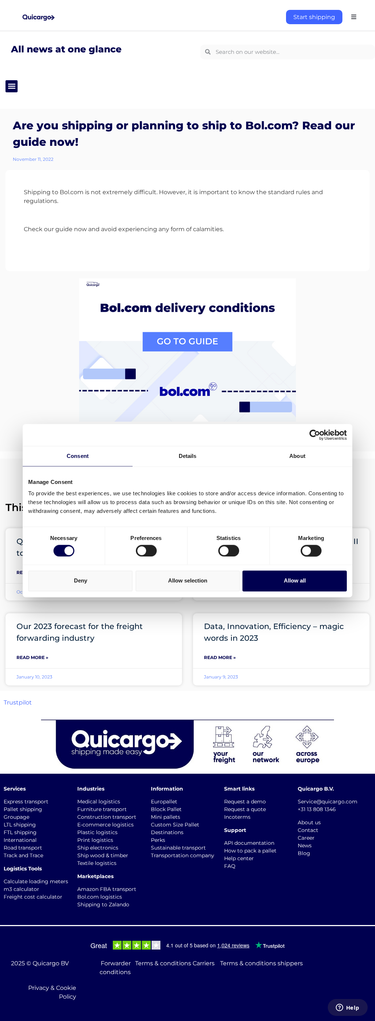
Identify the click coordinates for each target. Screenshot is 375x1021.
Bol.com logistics (99, 897)
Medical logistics (98, 801)
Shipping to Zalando (103, 904)
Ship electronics (97, 847)
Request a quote (245, 809)
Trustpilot (18, 702)
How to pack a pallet (250, 850)
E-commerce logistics (105, 824)
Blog (304, 853)
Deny (80, 581)
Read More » (32, 657)
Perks (158, 840)
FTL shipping (20, 832)
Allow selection (187, 581)
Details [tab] (188, 456)
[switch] (146, 550)
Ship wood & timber (102, 855)
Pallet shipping (23, 809)
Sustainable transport (178, 847)
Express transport (26, 801)
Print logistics (95, 840)
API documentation (249, 843)
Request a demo (245, 801)
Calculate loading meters (36, 881)
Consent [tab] (78, 456)
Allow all (295, 581)
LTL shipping (20, 824)
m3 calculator (21, 889)
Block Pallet (166, 809)
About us (309, 822)
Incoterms (237, 817)
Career (306, 838)
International (20, 840)
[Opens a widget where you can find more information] (347, 1008)
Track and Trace (23, 855)
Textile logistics (96, 863)
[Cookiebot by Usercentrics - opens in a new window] (315, 434)
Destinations (167, 832)
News (305, 845)
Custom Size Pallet (175, 824)
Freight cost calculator (33, 897)
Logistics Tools (23, 868)
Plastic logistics (97, 832)
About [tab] (297, 456)
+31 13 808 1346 (317, 809)
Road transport (23, 847)
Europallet (164, 801)
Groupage (16, 817)
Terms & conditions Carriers (175, 963)
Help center (239, 858)
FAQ (229, 866)
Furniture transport (102, 809)
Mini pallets (165, 817)
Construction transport (106, 817)
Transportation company (182, 855)
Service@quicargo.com (327, 801)
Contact (308, 830)
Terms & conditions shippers (261, 963)
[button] (11, 86)
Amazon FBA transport (106, 889)
